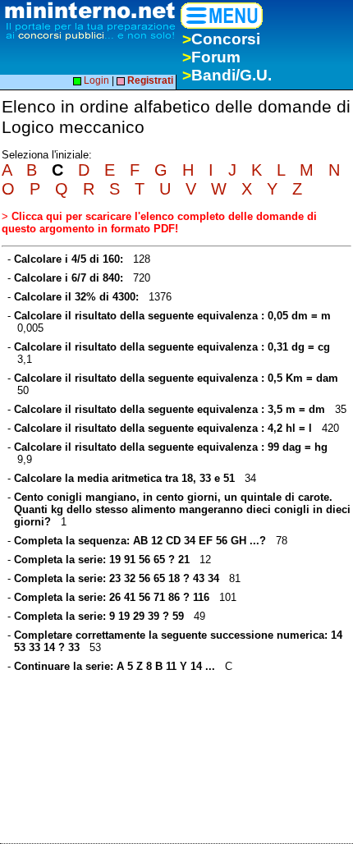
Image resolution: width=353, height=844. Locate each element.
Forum (211, 57)
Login (95, 80)
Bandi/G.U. (227, 75)
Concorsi (221, 39)
